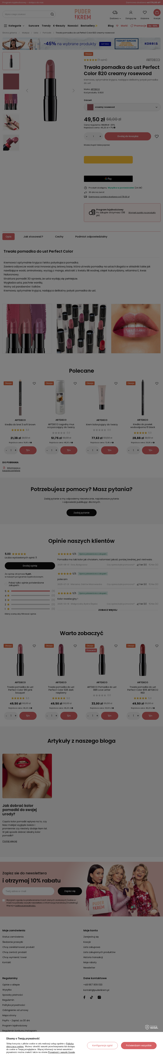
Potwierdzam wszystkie (139, 1045)
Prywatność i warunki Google (61, 1052)
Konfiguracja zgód (102, 1045)
